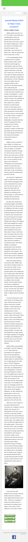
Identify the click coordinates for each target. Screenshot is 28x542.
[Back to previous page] (9, 518)
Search (25, 12)
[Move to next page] (9, 521)
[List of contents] (9, 515)
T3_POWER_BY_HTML (14, 537)
